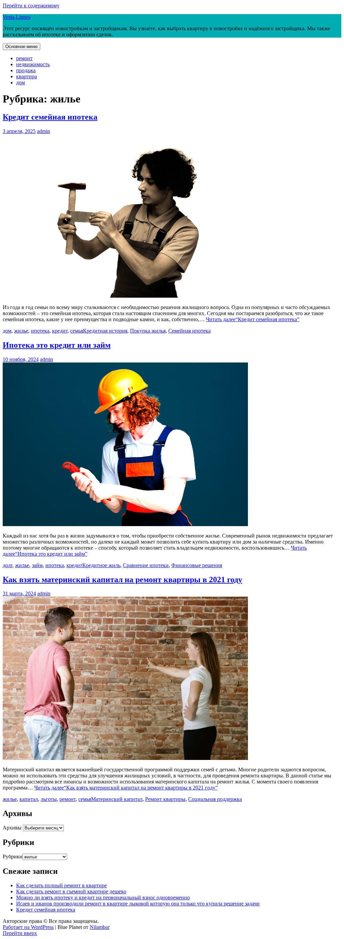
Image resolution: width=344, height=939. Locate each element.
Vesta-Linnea (17, 17)
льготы (49, 799)
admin (43, 131)
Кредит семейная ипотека (50, 117)
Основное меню (21, 46)
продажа (26, 70)
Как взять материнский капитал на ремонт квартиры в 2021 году (122, 579)
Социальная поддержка (215, 799)
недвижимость (33, 64)
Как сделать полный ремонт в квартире (61, 885)
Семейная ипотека (189, 331)
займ (37, 565)
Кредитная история (105, 331)
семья (76, 331)
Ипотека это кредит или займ (57, 345)
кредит (60, 331)
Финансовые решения (196, 565)
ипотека (40, 331)
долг (7, 565)
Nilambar (100, 927)
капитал (28, 799)
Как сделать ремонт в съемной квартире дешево (71, 891)
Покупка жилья (148, 331)
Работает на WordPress (28, 927)
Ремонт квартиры (165, 799)
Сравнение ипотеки (146, 565)
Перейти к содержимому (31, 5)
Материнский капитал (116, 799)
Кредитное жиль (101, 565)
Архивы (12, 827)
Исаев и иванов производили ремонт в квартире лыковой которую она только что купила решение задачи (138, 903)
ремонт (24, 58)
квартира (26, 76)
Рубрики (13, 856)
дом (20, 82)
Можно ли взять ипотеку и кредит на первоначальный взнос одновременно (103, 897)
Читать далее (252, 319)
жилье (21, 331)
